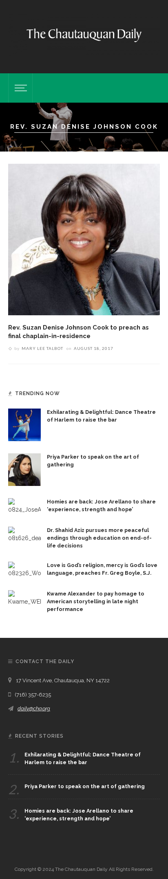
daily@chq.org (34, 708)
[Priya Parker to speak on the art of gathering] (24, 469)
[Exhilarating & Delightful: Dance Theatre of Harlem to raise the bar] (24, 424)
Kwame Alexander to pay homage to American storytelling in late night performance (95, 601)
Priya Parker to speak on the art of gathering (84, 786)
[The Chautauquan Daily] (84, 34)
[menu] (19, 88)
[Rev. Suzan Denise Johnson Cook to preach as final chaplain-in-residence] (84, 239)
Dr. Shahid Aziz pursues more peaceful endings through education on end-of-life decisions (99, 538)
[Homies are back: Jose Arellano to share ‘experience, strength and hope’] (24, 505)
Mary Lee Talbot (42, 348)
